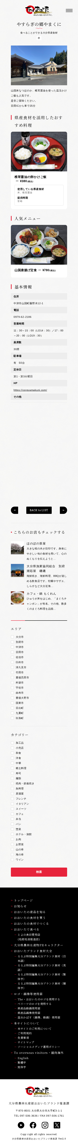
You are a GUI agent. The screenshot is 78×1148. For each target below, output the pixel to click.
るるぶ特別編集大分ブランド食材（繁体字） (42, 976)
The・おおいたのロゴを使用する (39, 999)
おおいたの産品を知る (30, 912)
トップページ (23, 900)
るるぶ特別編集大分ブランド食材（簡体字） (42, 985)
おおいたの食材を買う (30, 918)
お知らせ (20, 906)
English (23, 1058)
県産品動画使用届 (29, 1008)
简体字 (22, 1067)
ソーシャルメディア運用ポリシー (39, 1047)
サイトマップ (26, 1042)
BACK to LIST (39, 510)
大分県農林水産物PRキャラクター (38, 945)
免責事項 (23, 1038)
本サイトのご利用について (35, 1028)
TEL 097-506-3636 (26, 1115)
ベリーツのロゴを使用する (35, 1004)
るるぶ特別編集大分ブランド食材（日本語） (42, 958)
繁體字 (22, 1062)
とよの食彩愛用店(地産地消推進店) (29, 937)
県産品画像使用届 (29, 1013)
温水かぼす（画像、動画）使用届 (39, 1017)
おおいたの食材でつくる (31, 923)
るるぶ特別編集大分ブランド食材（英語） (42, 967)
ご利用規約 (25, 1033)
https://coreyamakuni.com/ (30, 390)
